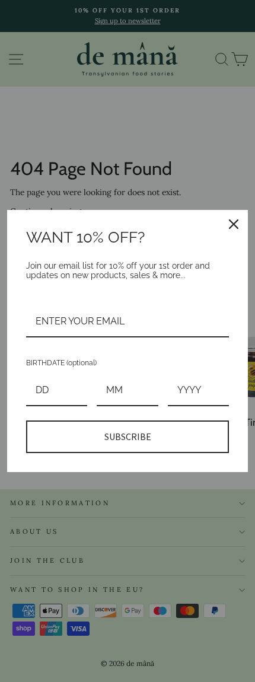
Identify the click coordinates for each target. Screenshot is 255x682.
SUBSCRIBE (127, 436)
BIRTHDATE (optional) (61, 363)
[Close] (233, 224)
